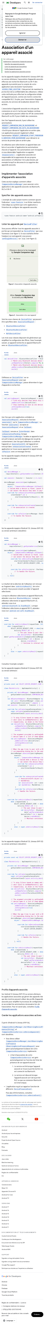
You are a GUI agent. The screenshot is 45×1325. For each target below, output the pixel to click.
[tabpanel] (22, 364)
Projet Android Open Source (11, 1140)
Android (4, 1130)
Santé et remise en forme (10, 1166)
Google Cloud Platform (9, 1292)
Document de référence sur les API (13, 1243)
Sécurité (4, 1137)
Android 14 (5, 1217)
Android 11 (5, 1227)
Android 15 (5, 1214)
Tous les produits (8, 1295)
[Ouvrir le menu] (3, 2)
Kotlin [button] (6, 353)
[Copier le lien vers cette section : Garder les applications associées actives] (4, 1018)
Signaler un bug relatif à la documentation (16, 1262)
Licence (23, 1303)
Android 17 (5, 1207)
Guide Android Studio (9, 1236)
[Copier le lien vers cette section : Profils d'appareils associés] (30, 990)
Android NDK (6, 1249)
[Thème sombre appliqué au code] (39, 213)
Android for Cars (7, 1195)
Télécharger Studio (8, 1246)
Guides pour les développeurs (11, 1239)
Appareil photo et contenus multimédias (15, 1169)
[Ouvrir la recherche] (25, 2)
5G (3, 1176)
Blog (3, 1147)
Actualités (5, 1143)
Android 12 (5, 1224)
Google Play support (8, 1265)
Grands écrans (7, 1185)
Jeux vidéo (5, 1159)
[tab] (6, 352)
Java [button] (15, 353)
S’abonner (38, 1314)
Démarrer (22, 40)
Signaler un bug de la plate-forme (13, 1258)
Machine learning (7, 1162)
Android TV (5, 1198)
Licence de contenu (26, 1104)
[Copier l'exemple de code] (42, 213)
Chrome (4, 1285)
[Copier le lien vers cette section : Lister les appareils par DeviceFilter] (39, 224)
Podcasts (5, 1150)
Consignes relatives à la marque (14, 1306)
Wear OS (5, 1188)
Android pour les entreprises (11, 1133)
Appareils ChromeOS (9, 1191)
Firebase (4, 1288)
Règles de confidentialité (10, 1172)
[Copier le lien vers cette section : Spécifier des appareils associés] (34, 195)
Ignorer (22, 33)
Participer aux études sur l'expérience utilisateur (17, 1268)
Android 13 (5, 1220)
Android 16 (5, 1210)
